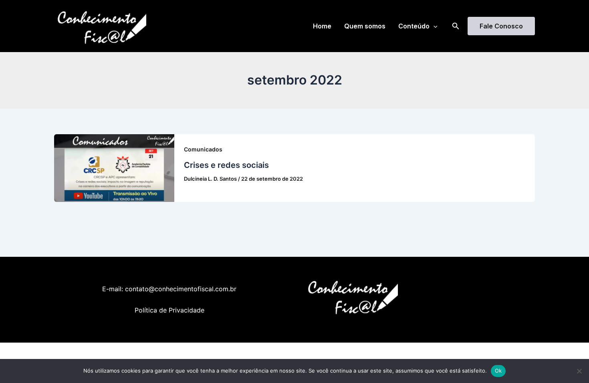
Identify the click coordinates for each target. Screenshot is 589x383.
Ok (498, 370)
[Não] (579, 371)
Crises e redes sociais (226, 165)
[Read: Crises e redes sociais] (114, 167)
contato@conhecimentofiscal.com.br (180, 289)
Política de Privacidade (169, 310)
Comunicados (203, 149)
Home (322, 26)
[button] (434, 26)
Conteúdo (414, 26)
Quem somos (364, 26)
